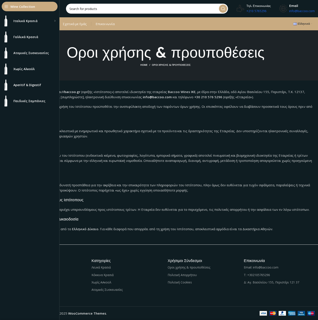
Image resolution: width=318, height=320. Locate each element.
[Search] (223, 9)
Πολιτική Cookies (180, 282)
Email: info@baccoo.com (261, 267)
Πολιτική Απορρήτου (182, 275)
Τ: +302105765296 (257, 275)
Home (144, 64)
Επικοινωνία (105, 24)
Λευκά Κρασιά (101, 267)
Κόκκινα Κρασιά (103, 275)
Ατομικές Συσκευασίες (107, 290)
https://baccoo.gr (66, 92)
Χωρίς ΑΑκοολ (101, 282)
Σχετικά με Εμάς (75, 24)
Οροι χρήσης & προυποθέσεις (189, 267)
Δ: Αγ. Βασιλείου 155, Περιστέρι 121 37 (271, 282)
